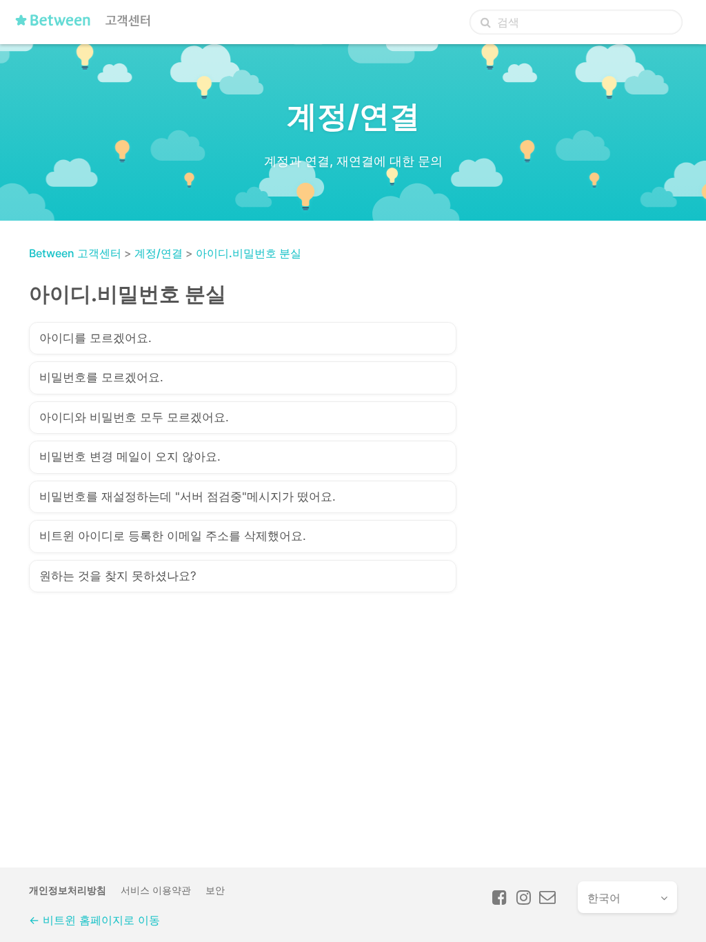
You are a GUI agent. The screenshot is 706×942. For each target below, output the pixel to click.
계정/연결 (158, 253)
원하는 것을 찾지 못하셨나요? (117, 576)
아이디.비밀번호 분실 (248, 253)
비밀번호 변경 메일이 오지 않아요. (130, 456)
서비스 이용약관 (156, 890)
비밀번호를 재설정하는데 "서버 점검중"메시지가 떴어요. (187, 496)
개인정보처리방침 (67, 890)
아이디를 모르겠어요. (95, 338)
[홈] (86, 25)
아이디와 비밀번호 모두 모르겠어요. (134, 417)
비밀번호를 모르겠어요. (101, 377)
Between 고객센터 (75, 253)
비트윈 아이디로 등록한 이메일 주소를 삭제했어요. (172, 536)
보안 (215, 890)
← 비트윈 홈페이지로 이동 (94, 920)
